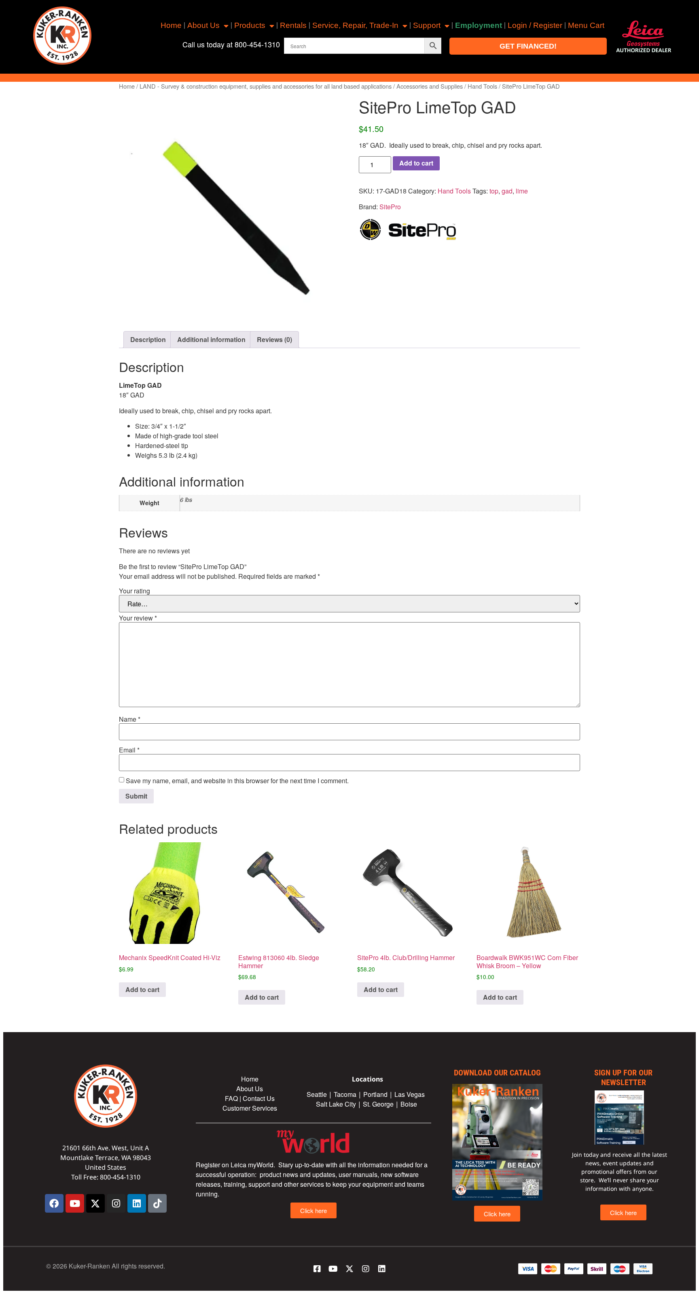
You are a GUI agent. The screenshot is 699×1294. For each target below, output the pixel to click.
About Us (203, 25)
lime (522, 190)
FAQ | (234, 1098)
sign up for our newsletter (623, 1077)
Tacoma (345, 1094)
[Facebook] (54, 1203)
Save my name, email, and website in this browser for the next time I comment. (237, 781)
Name (129, 719)
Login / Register (535, 25)
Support (427, 25)
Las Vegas (410, 1094)
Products (249, 25)
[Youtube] (75, 1203)
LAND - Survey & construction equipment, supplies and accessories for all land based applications (266, 86)
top (493, 190)
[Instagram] (116, 1203)
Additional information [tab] (211, 339)
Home (171, 25)
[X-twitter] (95, 1203)
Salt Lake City (336, 1104)
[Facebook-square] (317, 1269)
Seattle (317, 1094)
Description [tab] (148, 339)
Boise (408, 1104)
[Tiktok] (157, 1203)
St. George (378, 1104)
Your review (138, 618)
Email (129, 750)
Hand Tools (482, 86)
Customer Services (249, 1108)
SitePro (390, 206)
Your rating (134, 591)
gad (507, 190)
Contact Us (259, 1098)
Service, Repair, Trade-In (355, 25)
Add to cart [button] (142, 989)
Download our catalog (497, 1072)
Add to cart (416, 163)
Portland (375, 1094)
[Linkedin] (136, 1203)
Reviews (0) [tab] (274, 339)
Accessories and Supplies (429, 86)
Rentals (293, 25)
